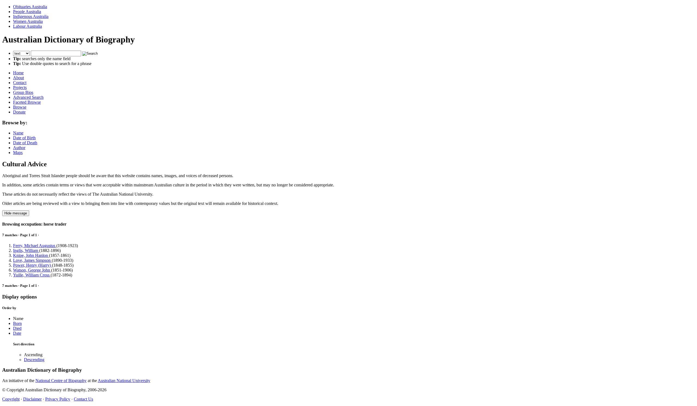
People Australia (27, 11)
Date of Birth (24, 138)
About (18, 77)
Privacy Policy (57, 399)
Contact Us (83, 399)
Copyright (11, 399)
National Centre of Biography (61, 380)
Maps (18, 152)
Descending (34, 359)
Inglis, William (26, 250)
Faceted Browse (27, 102)
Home (18, 72)
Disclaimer (32, 399)
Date (17, 333)
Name (18, 133)
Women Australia (28, 21)
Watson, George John (32, 270)
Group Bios (23, 92)
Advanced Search (28, 97)
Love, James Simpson (32, 260)
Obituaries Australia (30, 6)
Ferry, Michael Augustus (34, 245)
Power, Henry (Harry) (32, 265)
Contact (19, 82)
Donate (19, 112)
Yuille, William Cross (32, 275)
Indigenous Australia (30, 16)
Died (17, 328)
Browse (19, 107)
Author (19, 147)
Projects (20, 87)
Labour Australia (27, 26)
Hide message (15, 213)
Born (17, 323)
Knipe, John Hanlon (31, 255)
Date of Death (25, 142)
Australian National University (124, 380)
